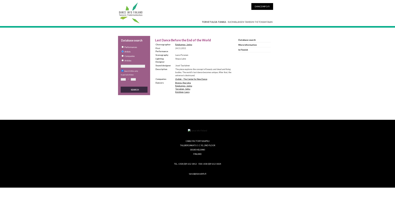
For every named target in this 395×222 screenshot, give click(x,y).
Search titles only (131, 71)
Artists (128, 51)
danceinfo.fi (262, 6)
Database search (247, 40)
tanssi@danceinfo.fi (197, 174)
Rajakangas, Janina (183, 44)
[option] (134, 47)
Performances (131, 47)
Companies (130, 56)
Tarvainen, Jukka (182, 89)
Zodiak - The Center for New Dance (191, 79)
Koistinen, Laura (182, 92)
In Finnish (243, 49)
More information (247, 44)
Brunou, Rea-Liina (183, 83)
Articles (128, 60)
